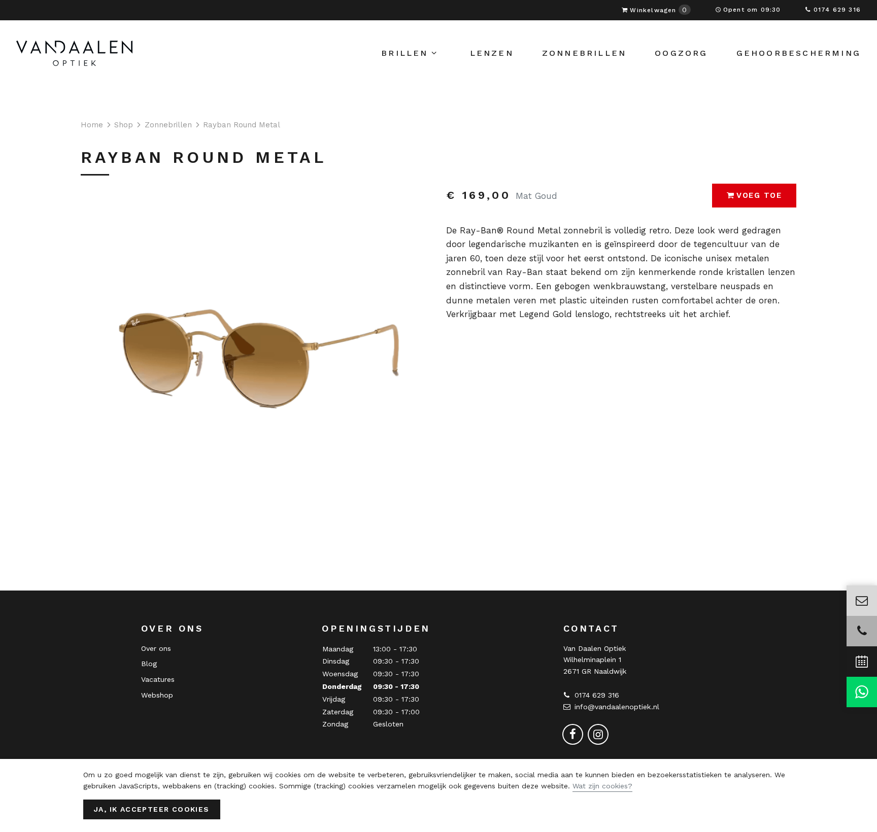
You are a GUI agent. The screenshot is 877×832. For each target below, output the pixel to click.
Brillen (404, 53)
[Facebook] (572, 734)
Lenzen (492, 53)
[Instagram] (598, 734)
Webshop (157, 695)
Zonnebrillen (584, 53)
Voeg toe (759, 195)
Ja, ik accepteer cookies (152, 809)
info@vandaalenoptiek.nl (617, 707)
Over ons (156, 648)
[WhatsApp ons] (862, 692)
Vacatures (158, 679)
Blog (149, 664)
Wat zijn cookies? (602, 786)
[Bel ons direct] (862, 631)
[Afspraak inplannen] (862, 661)
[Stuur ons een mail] (862, 600)
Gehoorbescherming (798, 53)
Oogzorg (681, 53)
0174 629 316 (837, 9)
